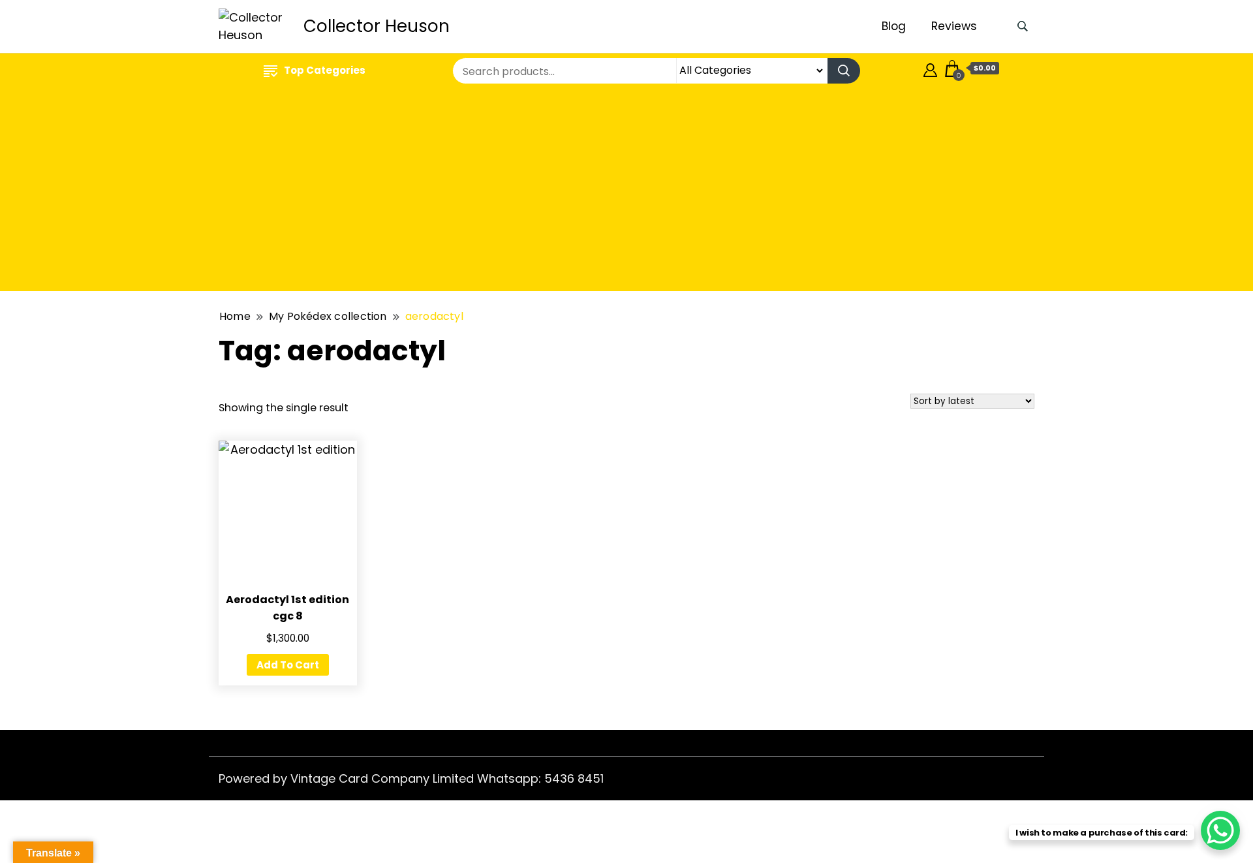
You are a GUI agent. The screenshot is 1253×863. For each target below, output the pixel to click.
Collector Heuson (376, 26)
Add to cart (287, 665)
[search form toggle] (1022, 26)
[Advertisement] (626, 190)
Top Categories (324, 70)
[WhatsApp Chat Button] (1220, 830)
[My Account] (930, 68)
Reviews (954, 26)
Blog (894, 26)
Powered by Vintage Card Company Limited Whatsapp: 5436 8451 (411, 778)
